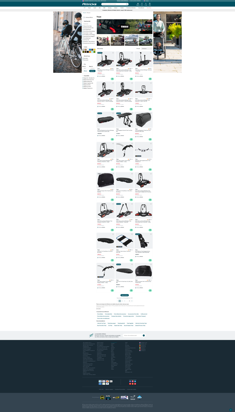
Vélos (126, 342)
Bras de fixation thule (128, 325)
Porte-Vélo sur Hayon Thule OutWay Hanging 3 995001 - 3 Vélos (104, 282)
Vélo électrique (128, 350)
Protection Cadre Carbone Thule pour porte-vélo (123, 252)
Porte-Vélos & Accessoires (120, 314)
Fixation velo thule (118, 325)
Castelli (112, 343)
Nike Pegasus (114, 365)
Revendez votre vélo (101, 356)
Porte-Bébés (100, 314)
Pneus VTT (127, 346)
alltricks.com (143, 343)
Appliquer (92, 70)
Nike (112, 358)
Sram (112, 350)
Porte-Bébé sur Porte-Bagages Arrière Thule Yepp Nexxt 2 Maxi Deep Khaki (142, 252)
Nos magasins (100, 345)
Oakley (112, 355)
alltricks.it (143, 347)
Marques (88, 12)
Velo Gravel (127, 366)
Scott (112, 367)
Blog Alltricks (85, 353)
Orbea (112, 369)
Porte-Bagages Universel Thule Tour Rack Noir (124, 131)
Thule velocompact (112, 323)
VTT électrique (128, 357)
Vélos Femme (128, 365)
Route (89, 7)
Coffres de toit (144, 314)
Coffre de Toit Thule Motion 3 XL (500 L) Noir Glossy (105, 252)
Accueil (84, 12)
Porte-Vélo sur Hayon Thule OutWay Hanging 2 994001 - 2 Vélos (123, 161)
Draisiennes (127, 361)
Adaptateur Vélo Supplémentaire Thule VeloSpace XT (142, 161)
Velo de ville (127, 353)
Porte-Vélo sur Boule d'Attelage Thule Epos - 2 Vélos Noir (143, 70)
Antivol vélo (127, 362)
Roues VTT (127, 349)
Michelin (113, 359)
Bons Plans (149, 7)
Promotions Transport (141, 316)
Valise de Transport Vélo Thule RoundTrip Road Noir (105, 191)
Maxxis (112, 349)
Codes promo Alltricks (87, 365)
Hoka (112, 361)
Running (109, 7)
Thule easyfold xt (121, 323)
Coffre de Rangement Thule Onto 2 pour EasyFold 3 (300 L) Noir (143, 131)
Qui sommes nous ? (87, 342)
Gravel (95, 7)
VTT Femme (127, 368)
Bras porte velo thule (101, 325)
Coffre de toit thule (101, 323)
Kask (112, 344)
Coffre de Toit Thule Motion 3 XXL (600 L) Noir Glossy (124, 191)
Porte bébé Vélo (108, 314)
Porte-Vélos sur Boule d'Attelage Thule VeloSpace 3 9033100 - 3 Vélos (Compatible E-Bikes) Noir (104, 161)
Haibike (112, 354)
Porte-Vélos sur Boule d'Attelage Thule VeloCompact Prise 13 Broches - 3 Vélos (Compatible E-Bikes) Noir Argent (124, 70)
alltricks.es (143, 345)
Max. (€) (91, 66)
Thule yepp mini (130, 323)
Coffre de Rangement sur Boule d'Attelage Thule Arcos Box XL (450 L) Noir (105, 131)
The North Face (114, 363)
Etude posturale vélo (101, 354)
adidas (112, 366)
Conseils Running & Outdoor (103, 346)
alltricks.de (143, 346)
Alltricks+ (85, 371)
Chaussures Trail (128, 364)
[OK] (144, 335)
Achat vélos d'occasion (88, 359)
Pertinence (144, 48)
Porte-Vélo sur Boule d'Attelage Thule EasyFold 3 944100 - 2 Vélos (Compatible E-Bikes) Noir (105, 101)
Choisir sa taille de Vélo (102, 347)
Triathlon (122, 7)
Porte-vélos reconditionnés (103, 318)
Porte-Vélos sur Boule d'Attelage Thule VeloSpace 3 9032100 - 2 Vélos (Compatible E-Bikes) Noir (104, 222)
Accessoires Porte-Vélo (133, 314)
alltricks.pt (143, 349)
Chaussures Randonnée (130, 347)
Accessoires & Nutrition (131, 7)
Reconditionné (141, 7)
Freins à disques (128, 360)
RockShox (113, 357)
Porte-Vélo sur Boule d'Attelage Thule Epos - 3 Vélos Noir (105, 70)
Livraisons (99, 351)
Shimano (113, 347)
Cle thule (110, 325)
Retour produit (100, 343)
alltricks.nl (143, 350)
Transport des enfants (116, 316)
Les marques (114, 342)
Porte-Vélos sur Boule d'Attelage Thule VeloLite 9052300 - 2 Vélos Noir (123, 222)
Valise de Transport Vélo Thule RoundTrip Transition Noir (143, 282)
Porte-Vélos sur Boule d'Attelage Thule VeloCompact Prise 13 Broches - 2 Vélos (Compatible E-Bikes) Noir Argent (143, 222)
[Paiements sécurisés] (105, 382)
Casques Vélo (128, 369)
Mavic (112, 351)
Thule (112, 346)
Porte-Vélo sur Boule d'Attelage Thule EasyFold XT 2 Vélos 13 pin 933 (142, 101)
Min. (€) (83, 66)
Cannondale (113, 362)
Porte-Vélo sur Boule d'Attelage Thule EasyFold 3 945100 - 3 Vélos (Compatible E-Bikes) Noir (124, 101)
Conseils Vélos (100, 350)
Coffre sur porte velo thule (141, 323)
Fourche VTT (128, 358)
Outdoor (115, 7)
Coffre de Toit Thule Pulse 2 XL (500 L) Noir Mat (124, 282)
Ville (99, 7)
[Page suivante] (132, 301)
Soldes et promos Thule (140, 325)
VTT (84, 7)
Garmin (112, 353)
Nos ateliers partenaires (102, 349)
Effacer (85, 70)
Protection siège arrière (128, 316)
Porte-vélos (127, 356)
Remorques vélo (128, 372)
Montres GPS (128, 354)
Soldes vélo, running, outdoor (89, 374)
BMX (104, 7)
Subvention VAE (100, 358)
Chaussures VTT (128, 351)
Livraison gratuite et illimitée (129, 0)
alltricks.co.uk (144, 342)
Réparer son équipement (88, 369)
